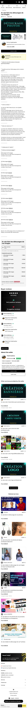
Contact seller (13, 51)
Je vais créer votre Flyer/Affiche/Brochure (12, 453)
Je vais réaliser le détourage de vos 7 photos (13, 641)
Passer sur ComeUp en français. (13, 701)
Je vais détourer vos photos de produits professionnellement (12, 591)
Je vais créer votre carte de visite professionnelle (10, 429)
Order (20, 705)
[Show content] (25, 680)
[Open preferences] (19, 2)
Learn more (13, 374)
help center (13, 659)
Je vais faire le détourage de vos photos (12, 514)
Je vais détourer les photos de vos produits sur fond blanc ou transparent (13, 617)
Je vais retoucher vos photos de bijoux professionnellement (11, 540)
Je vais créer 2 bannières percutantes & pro (13, 402)
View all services (13, 487)
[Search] (16, 2)
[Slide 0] (6, 37)
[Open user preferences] (25, 2)
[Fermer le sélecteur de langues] (21, 701)
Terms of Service (13, 693)
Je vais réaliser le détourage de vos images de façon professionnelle (12, 565)
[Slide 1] (18, 37)
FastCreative (13, 42)
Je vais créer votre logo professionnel (11, 480)
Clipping (4, 10)
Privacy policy (13, 695)
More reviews (5, 348)
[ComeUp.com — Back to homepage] (2, 2)
